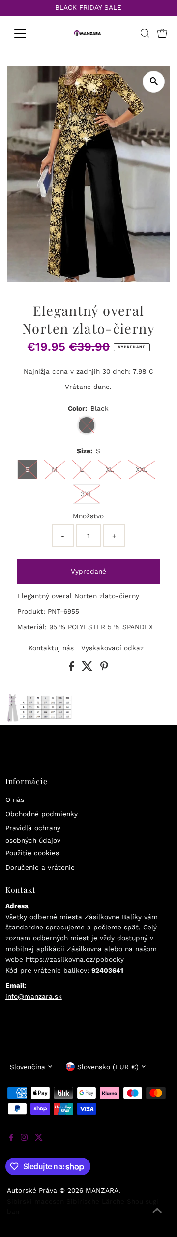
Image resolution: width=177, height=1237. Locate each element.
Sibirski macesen (35, 1201)
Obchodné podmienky (41, 814)
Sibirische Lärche (95, 1201)
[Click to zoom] (154, 82)
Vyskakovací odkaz (112, 648)
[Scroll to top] (157, 1217)
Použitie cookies (32, 853)
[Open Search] (145, 33)
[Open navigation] (26, 33)
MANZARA (102, 1190)
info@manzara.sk (33, 996)
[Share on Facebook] (73, 668)
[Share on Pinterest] (104, 668)
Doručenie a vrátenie (40, 867)
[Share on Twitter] (88, 668)
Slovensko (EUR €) (108, 1067)
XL (110, 469)
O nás (14, 799)
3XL (86, 494)
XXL (142, 469)
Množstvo (88, 516)
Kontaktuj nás (51, 648)
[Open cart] (162, 33)
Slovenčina (27, 1067)
